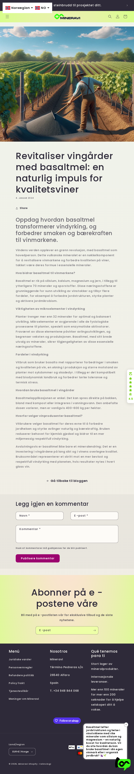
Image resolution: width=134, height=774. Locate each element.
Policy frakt (17, 683)
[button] (7, 16)
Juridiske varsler (20, 659)
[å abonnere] (94, 630)
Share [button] (24, 208)
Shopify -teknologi (40, 763)
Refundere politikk (21, 675)
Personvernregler (21, 667)
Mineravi (23, 763)
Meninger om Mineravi (24, 699)
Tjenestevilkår (18, 691)
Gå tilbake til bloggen (69, 481)
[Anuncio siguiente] (127, 5)
